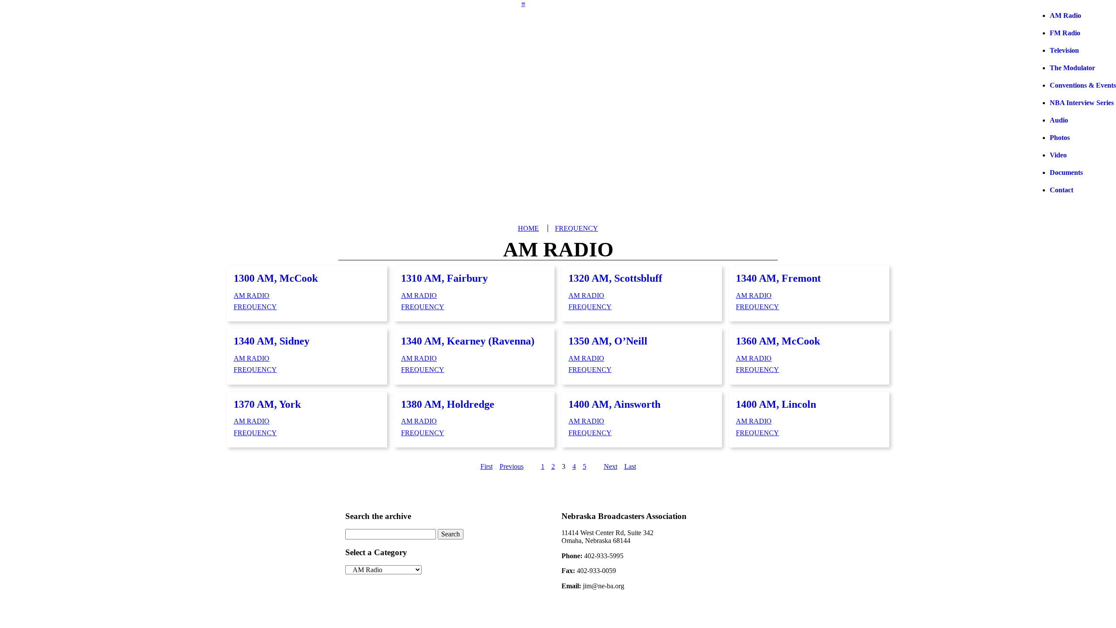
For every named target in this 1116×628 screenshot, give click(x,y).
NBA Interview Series (1082, 102)
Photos (1060, 137)
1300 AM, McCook (276, 278)
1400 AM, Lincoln (776, 404)
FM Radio (1065, 33)
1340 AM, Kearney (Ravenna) (467, 341)
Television (1064, 50)
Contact (1061, 190)
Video (1058, 155)
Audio (1059, 120)
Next (610, 466)
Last (630, 466)
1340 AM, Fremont (778, 278)
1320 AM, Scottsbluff (615, 278)
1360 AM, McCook (778, 341)
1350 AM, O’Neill (607, 341)
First (486, 466)
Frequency (576, 228)
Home (528, 228)
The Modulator (1072, 68)
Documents (1066, 172)
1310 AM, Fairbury (444, 278)
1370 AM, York (267, 404)
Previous (512, 466)
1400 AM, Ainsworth (614, 404)
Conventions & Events (1083, 85)
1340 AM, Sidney (272, 341)
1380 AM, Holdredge (447, 404)
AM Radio (1065, 15)
